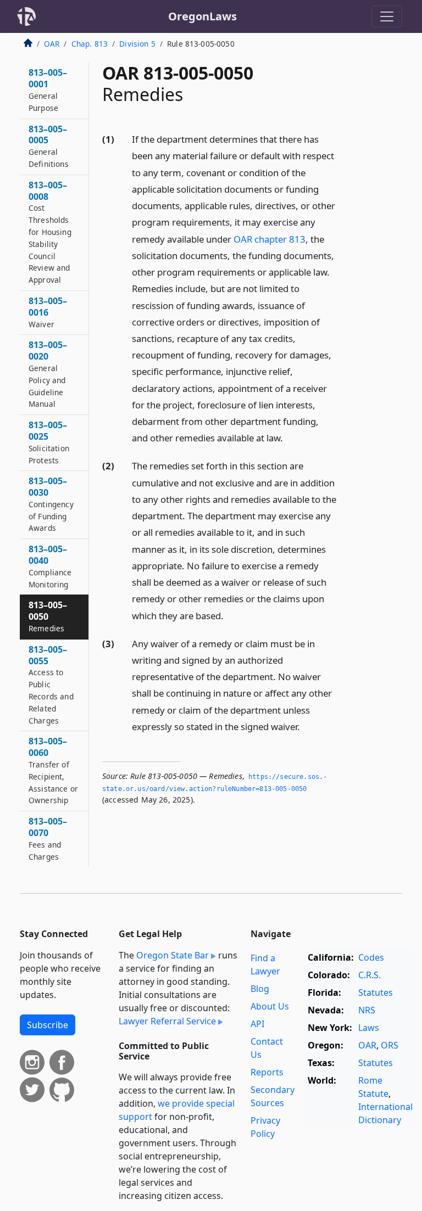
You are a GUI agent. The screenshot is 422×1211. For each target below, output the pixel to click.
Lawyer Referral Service (167, 1021)
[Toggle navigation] (386, 16)
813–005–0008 (50, 232)
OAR (51, 43)
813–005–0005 (49, 146)
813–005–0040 (50, 566)
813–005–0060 (53, 770)
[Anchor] (289, 437)
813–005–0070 (48, 838)
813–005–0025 (49, 442)
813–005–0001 (48, 89)
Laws (368, 1028)
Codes (371, 957)
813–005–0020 (48, 374)
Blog (260, 989)
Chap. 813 (89, 43)
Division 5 (137, 43)
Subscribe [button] (47, 1025)
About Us (270, 1006)
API (257, 1024)
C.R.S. (369, 975)
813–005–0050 (48, 616)
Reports (267, 1072)
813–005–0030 (51, 504)
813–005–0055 (51, 684)
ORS (389, 1045)
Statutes (375, 992)
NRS (366, 1010)
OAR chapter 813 (270, 239)
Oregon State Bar (172, 955)
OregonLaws (202, 16)
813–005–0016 (48, 312)
